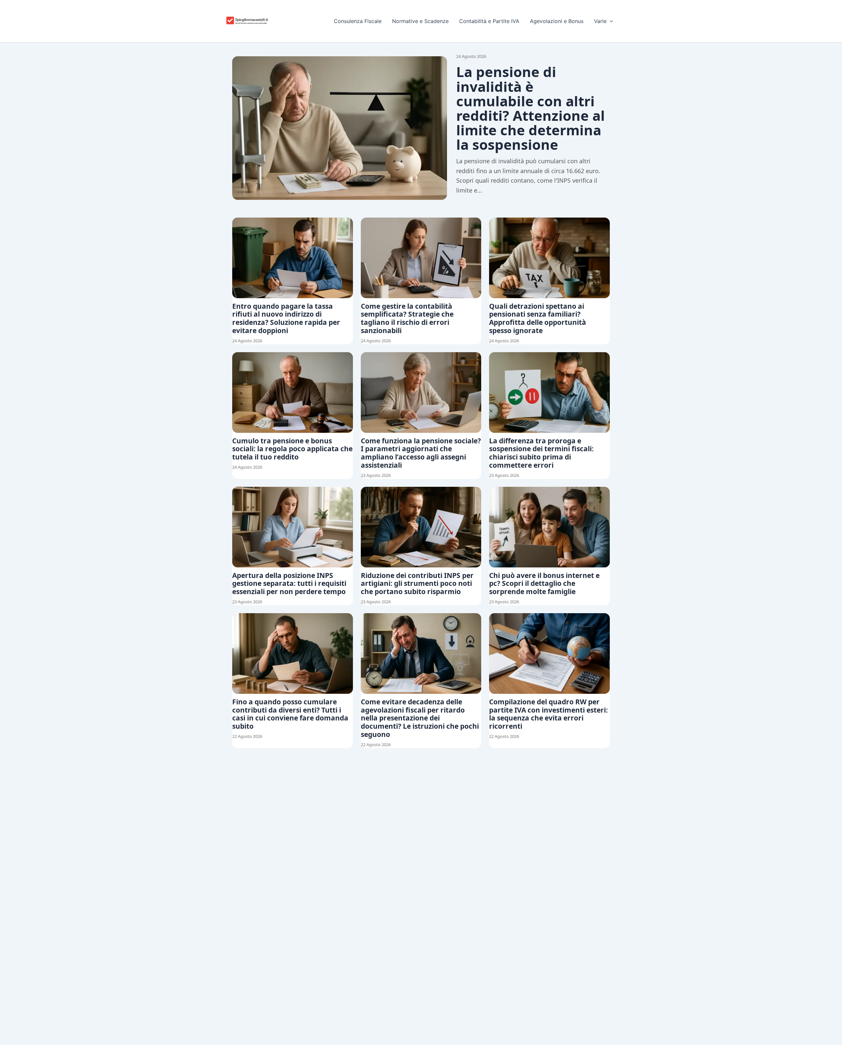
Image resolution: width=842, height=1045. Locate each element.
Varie (600, 21)
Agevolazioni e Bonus (556, 21)
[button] (610, 21)
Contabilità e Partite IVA (489, 21)
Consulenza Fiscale (358, 21)
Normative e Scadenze (420, 21)
